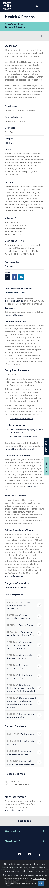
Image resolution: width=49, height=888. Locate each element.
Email (7, 277)
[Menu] (44, 6)
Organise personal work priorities (18, 616)
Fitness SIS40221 (23, 784)
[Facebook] (9, 854)
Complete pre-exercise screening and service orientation (20, 645)
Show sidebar (41, 36)
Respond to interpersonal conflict (19, 752)
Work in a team (20, 734)
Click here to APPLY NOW (21, 418)
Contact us (12, 831)
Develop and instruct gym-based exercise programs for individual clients (21, 688)
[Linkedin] (40, 854)
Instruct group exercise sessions (20, 676)
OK (40, 883)
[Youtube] (29, 854)
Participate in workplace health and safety (20, 633)
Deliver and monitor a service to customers (19, 605)
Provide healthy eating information (20, 715)
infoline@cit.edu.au (14, 301)
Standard (9, 266)
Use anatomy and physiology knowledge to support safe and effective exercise (21, 702)
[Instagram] (19, 854)
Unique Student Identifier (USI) (19, 449)
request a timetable (14, 315)
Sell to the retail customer (21, 742)
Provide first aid (20, 625)
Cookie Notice (39, 878)
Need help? (12, 841)
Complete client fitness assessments (20, 656)
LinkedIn (21, 277)
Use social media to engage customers (20, 762)
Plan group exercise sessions (18, 666)
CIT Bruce (9, 143)
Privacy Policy (13, 883)
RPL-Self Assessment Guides (23, 436)
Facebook (14, 277)
